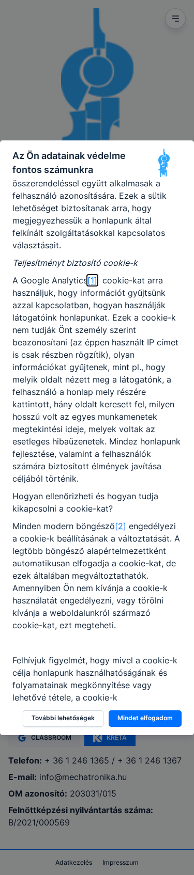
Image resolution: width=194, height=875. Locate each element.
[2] (120, 526)
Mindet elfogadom (145, 718)
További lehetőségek (63, 718)
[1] (92, 280)
